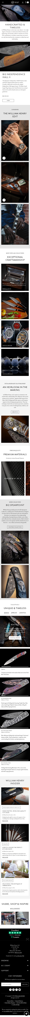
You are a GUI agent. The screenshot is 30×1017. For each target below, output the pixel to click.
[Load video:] (15, 429)
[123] (15, 658)
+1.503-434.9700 (20, 956)
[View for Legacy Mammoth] (21, 141)
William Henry (20, 996)
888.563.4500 (18, 952)
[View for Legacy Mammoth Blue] (18, 188)
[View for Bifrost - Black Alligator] (15, 178)
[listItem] (21, 1003)
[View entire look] (4, 158)
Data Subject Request (10, 1002)
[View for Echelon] (12, 133)
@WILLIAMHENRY (15, 908)
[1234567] (15, 687)
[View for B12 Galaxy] (8, 185)
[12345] (15, 719)
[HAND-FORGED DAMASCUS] (9, 51)
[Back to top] (27, 939)
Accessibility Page (8, 1011)
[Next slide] (28, 13)
